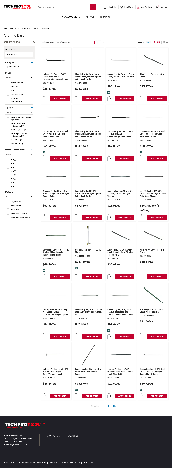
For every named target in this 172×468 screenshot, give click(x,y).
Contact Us (105, 17)
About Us (90, 17)
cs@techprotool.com (18, 445)
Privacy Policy (75, 462)
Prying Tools (27, 29)
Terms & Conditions (90, 462)
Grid (158, 42)
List (167, 42)
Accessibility (53, 462)
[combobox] (66, 7)
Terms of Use (41, 462)
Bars (36, 29)
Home (5, 29)
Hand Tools (14, 29)
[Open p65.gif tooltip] (108, 92)
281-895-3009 (16, 441)
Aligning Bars (45, 29)
